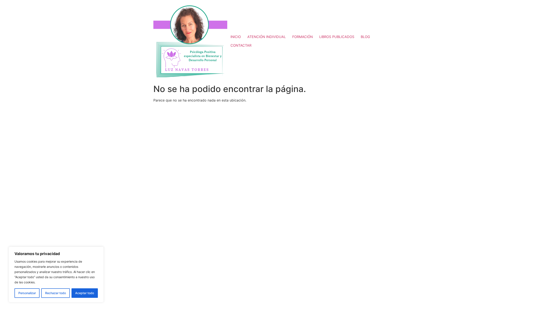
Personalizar (27, 293)
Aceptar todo (84, 293)
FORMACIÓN (302, 37)
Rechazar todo (55, 293)
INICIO (235, 37)
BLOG (365, 37)
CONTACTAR (240, 45)
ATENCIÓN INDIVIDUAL (266, 37)
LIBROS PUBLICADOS (336, 37)
